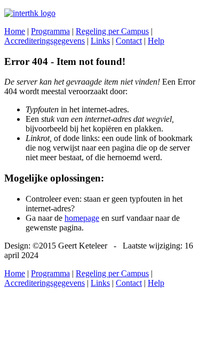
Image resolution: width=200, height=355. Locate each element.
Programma (50, 31)
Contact (129, 40)
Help (156, 40)
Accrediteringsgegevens (44, 40)
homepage (82, 217)
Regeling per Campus (112, 31)
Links (100, 40)
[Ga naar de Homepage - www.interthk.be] (29, 13)
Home (14, 31)
